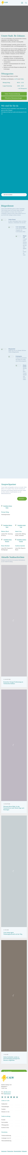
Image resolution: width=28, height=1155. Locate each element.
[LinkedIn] (11, 1097)
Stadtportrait (4, 1104)
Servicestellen (4, 1122)
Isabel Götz (18, 531)
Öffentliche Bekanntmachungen (13, 98)
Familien (3, 1109)
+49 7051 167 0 (7, 1091)
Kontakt (3, 1119)
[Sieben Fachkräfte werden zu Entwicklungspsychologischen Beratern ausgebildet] (14, 996)
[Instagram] (5, 1097)
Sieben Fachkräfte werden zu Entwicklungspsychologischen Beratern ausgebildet (11, 1058)
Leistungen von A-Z (6, 1138)
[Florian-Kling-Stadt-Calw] (7, 507)
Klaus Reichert (5, 546)
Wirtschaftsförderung (6, 1140)
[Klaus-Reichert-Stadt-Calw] (7, 540)
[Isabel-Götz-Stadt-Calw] (21, 526)
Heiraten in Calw (5, 1111)
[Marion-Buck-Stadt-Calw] (7, 526)
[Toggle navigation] (22, 3)
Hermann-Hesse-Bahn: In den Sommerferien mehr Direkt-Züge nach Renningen (13, 808)
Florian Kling (5, 512)
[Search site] (26, 3)
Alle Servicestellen (8, 194)
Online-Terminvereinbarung (12, 94)
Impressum (3, 1151)
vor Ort (16, 79)
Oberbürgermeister (5, 514)
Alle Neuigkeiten (8, 1071)
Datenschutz (10, 1151)
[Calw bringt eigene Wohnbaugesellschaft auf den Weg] (14, 871)
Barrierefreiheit (17, 1151)
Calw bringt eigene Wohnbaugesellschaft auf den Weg (12, 933)
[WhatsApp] (14, 1097)
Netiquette (24, 1151)
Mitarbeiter (21, 498)
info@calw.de (7, 1093)
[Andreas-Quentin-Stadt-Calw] (21, 540)
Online (22, 79)
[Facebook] (2, 1097)
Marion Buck (5, 531)
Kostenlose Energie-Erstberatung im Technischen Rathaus (13, 682)
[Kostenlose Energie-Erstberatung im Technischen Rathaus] (14, 620)
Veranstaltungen (5, 1106)
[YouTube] (8, 1097)
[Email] (17, 1097)
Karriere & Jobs (5, 1127)
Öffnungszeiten (5, 1125)
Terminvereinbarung (6, 1135)
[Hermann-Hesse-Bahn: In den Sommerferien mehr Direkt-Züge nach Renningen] (14, 745)
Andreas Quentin (20, 546)
